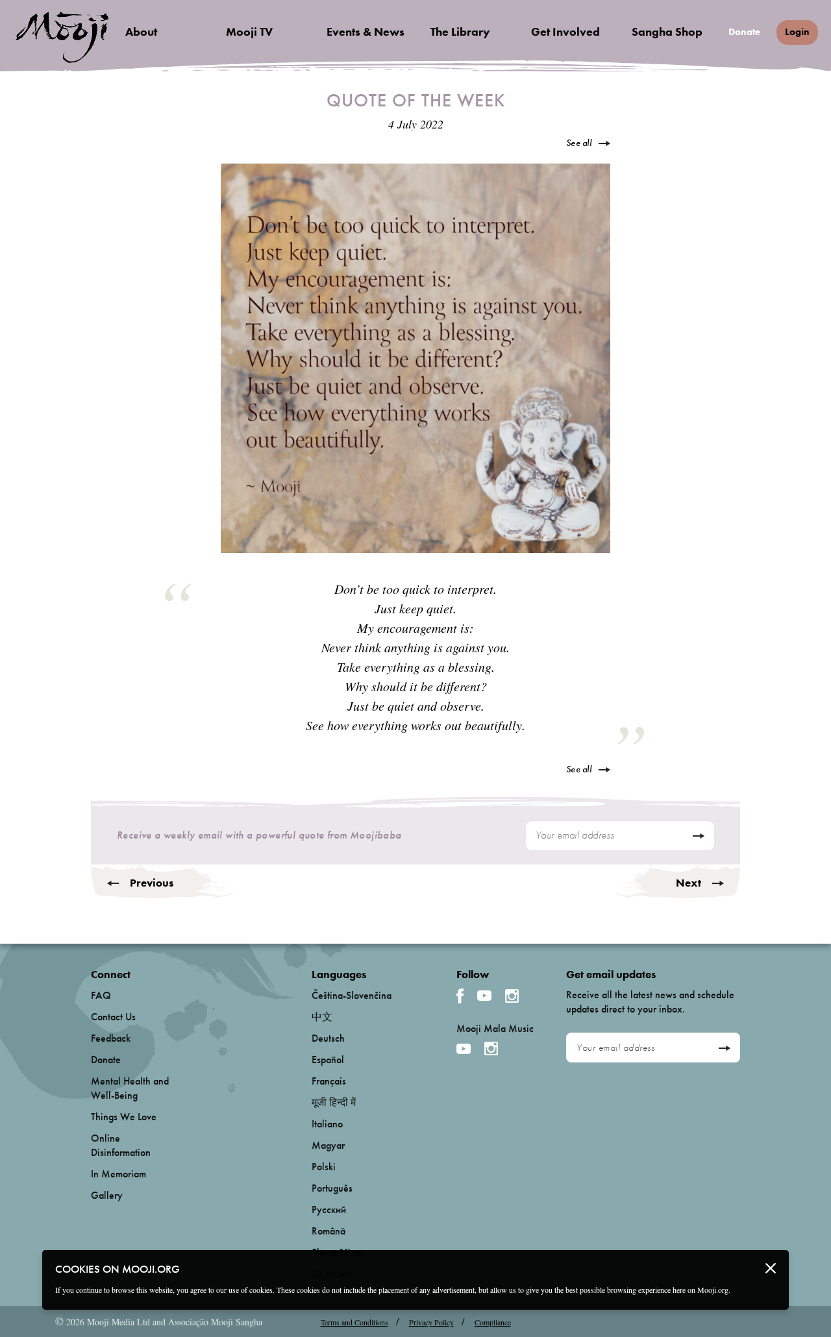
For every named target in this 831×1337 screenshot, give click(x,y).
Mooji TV (249, 31)
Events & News (365, 31)
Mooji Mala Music (495, 1029)
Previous (151, 883)
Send (698, 836)
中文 (322, 1017)
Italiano (327, 1124)
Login (797, 31)
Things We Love (123, 1116)
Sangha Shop (667, 31)
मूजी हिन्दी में (334, 1102)
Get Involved (565, 31)
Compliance (493, 1322)
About (141, 31)
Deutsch (328, 1038)
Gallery (107, 1195)
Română (328, 1231)
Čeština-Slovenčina (351, 995)
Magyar (328, 1145)
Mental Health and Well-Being (130, 1088)
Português (332, 1188)
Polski (324, 1166)
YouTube (484, 995)
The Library (460, 31)
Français (329, 1081)
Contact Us (113, 1017)
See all (578, 143)
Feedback (110, 1038)
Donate (744, 32)
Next (688, 883)
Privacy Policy (431, 1322)
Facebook (460, 995)
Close (770, 1268)
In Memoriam (118, 1174)
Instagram (512, 996)
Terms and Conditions (354, 1322)
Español (328, 1059)
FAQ (101, 995)
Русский (329, 1209)
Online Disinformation (121, 1145)
